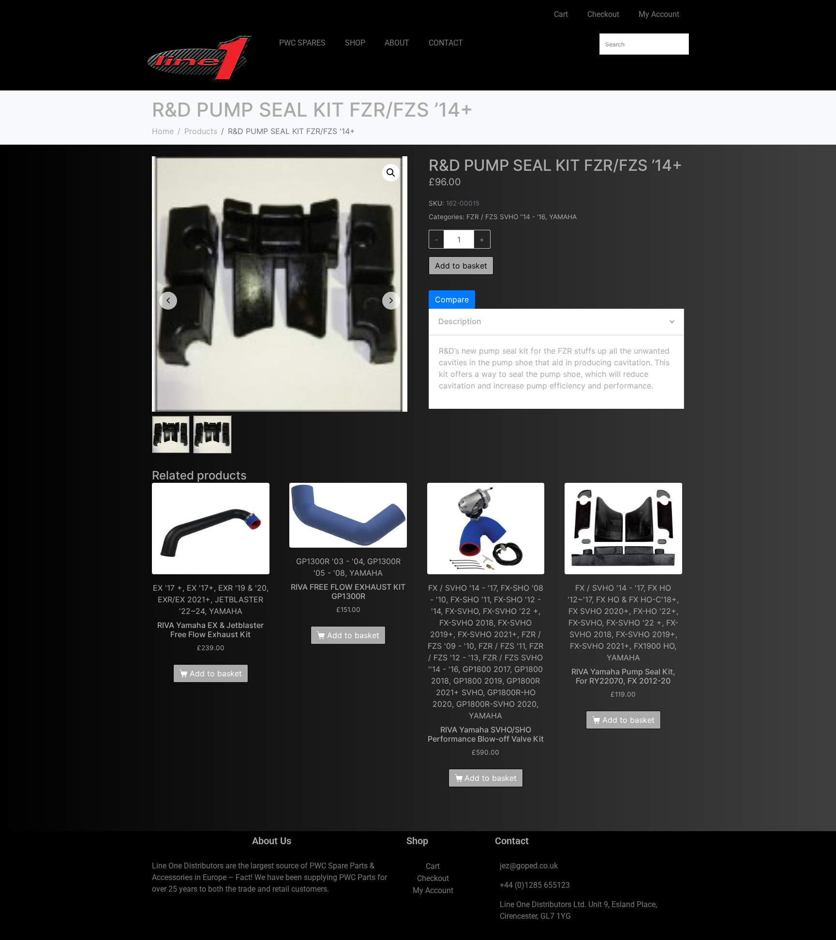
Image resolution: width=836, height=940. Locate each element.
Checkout (603, 14)
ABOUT (397, 42)
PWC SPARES (302, 42)
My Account (659, 14)
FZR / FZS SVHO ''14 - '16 (505, 217)
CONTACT (446, 42)
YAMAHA (563, 217)
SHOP (355, 42)
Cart (561, 14)
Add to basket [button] (216, 673)
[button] (391, 172)
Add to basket (461, 265)
